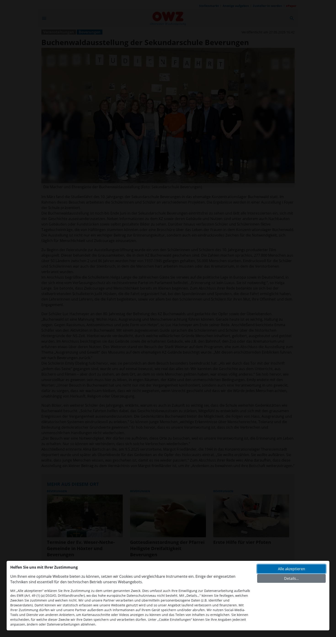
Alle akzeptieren (291, 568)
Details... (291, 578)
